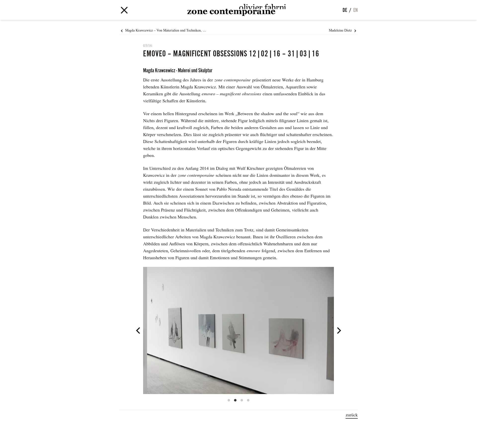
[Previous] (138, 330)
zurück (352, 415)
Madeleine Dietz (341, 30)
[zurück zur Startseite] (236, 10)
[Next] (338, 330)
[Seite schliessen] (124, 9)
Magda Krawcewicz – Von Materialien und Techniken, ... (165, 30)
